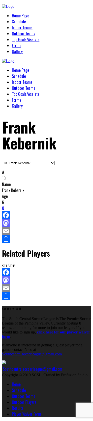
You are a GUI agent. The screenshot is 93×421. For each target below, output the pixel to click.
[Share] (46, 239)
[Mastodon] (46, 223)
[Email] (46, 231)
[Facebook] (46, 215)
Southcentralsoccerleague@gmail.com (32, 354)
